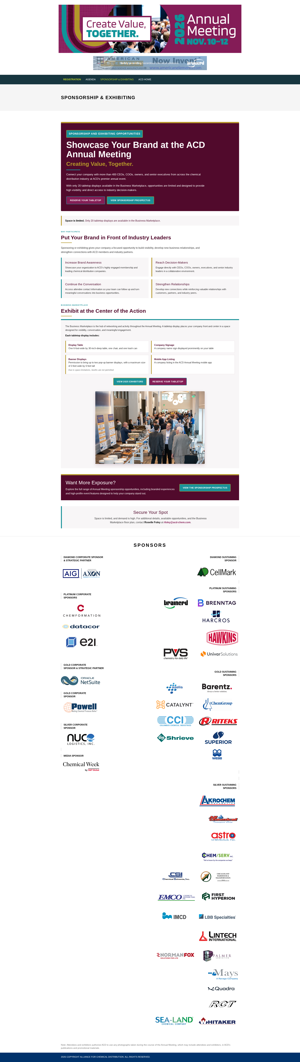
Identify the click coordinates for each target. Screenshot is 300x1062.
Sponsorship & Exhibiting (117, 79)
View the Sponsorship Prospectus (205, 488)
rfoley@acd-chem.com (177, 522)
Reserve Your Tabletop (85, 200)
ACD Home (144, 79)
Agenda (91, 79)
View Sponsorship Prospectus (130, 200)
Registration (72, 79)
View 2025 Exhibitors (130, 381)
